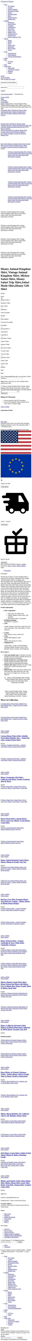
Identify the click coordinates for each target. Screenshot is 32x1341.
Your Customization (6, 376)
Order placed (4, 486)
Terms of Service (9, 1232)
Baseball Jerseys (12, 17)
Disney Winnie (16, 566)
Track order (11, 68)
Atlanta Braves (12, 53)
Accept (3, 1336)
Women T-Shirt (5, 344)
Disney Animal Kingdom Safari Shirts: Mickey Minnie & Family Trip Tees (15, 861)
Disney (10, 40)
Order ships (4, 524)
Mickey (10, 42)
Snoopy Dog (11, 45)
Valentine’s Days (12, 34)
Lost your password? (6, 94)
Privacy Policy (8, 1231)
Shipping (10, 71)
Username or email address (9, 82)
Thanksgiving (12, 27)
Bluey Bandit (11, 48)
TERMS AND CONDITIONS (13, 1235)
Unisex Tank (4, 363)
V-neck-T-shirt (5, 354)
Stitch (9, 43)
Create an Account (10, 79)
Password (4, 87)
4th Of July (11, 29)
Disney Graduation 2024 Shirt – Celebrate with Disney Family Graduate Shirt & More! (15, 779)
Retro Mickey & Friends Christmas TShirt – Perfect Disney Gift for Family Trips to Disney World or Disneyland (15, 1074)
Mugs (9, 16)
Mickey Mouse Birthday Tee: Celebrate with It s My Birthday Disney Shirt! (15, 1115)
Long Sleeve (4, 335)
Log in (3, 91)
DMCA (6, 1222)
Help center (7, 1214)
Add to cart (4, 393)
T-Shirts (10, 8)
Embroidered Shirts (13, 11)
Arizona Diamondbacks (14, 56)
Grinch (10, 50)
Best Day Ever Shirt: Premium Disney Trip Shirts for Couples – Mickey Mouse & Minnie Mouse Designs (15, 901)
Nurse (9, 63)
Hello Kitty (11, 47)
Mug (2, 373)
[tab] (17, 570)
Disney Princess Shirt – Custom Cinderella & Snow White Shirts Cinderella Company (12, 943)
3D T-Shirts (11, 6)
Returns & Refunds (9, 1217)
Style (2, 296)
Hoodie (3, 315)
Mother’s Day (12, 32)
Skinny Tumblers (12, 9)
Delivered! (4, 562)
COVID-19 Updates (13, 69)
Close (2, 1329)
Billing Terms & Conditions (12, 1234)
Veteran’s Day (12, 35)
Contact (10, 73)
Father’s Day (11, 30)
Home (3, 104)
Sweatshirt (4, 325)
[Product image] (14, 720)
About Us (7, 1229)
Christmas (10, 25)
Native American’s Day (14, 37)
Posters (10, 12)
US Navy (10, 61)
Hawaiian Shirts (12, 14)
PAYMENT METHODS (11, 1237)
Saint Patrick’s (12, 24)
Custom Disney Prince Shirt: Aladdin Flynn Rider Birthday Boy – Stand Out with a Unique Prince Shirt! (15, 738)
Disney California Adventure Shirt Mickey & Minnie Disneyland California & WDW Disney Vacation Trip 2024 (15, 1027)
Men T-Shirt (4, 306)
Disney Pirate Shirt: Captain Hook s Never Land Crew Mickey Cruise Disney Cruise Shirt (15, 821)
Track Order (7, 1219)
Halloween (11, 22)
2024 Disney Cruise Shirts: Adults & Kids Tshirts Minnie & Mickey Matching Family (16, 1155)
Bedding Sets (11, 19)
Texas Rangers (12, 55)
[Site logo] (4, 1)
